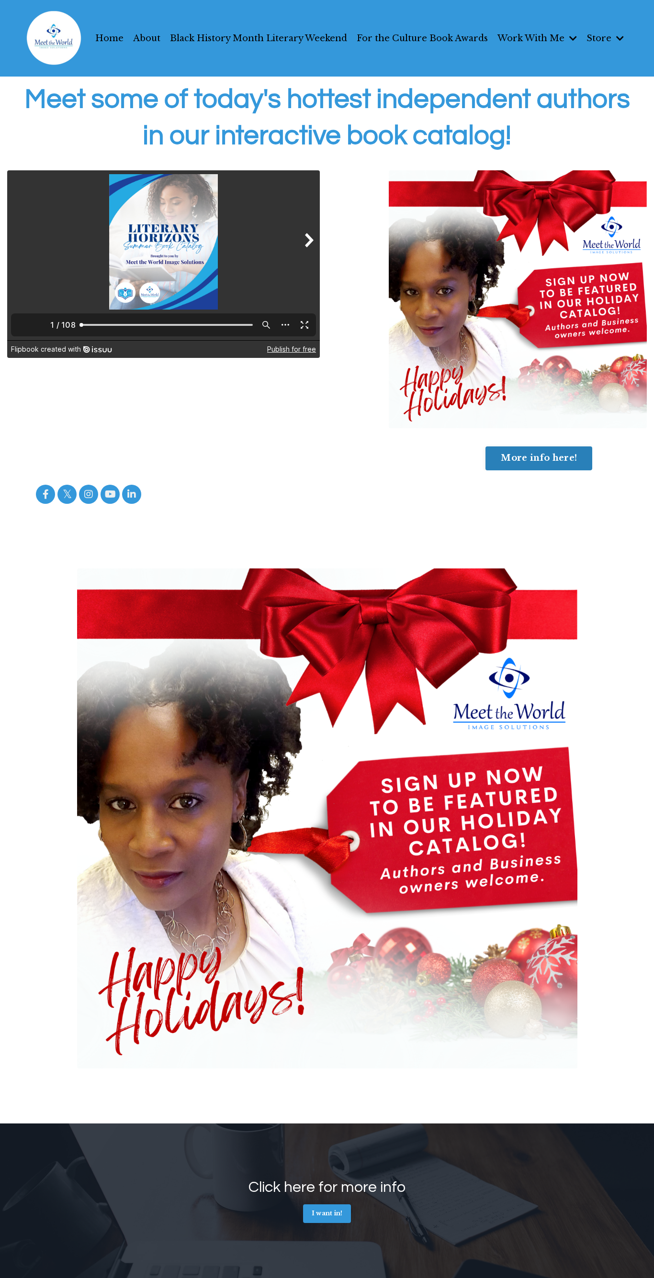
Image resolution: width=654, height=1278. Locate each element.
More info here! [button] (539, 458)
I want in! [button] (327, 1213)
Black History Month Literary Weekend (258, 38)
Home (109, 38)
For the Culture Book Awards (422, 38)
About (146, 38)
